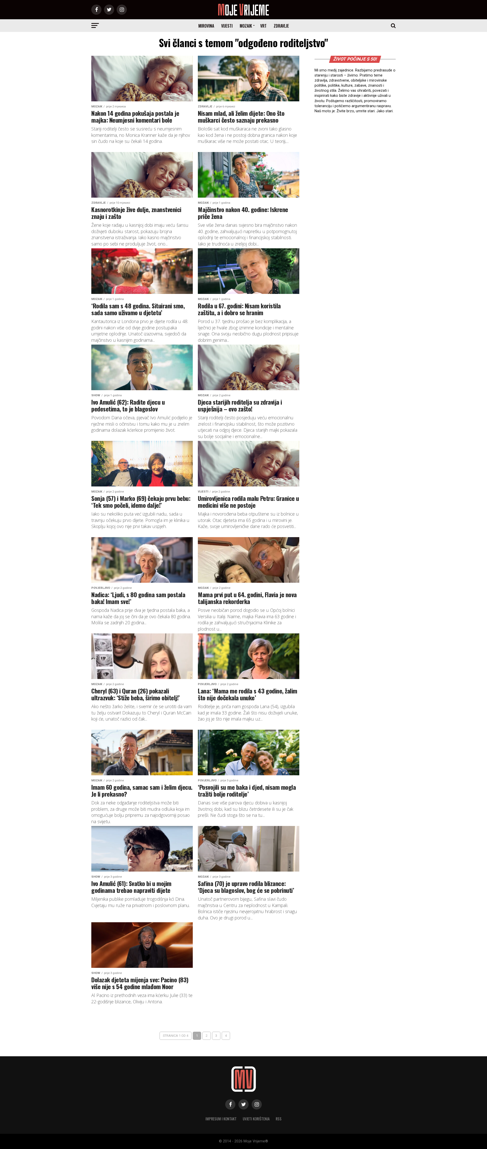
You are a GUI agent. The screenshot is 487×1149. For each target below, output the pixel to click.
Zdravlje (281, 26)
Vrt (263, 26)
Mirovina (206, 26)
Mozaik (246, 26)
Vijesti (227, 26)
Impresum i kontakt (221, 1118)
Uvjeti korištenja (256, 1118)
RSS (279, 1118)
